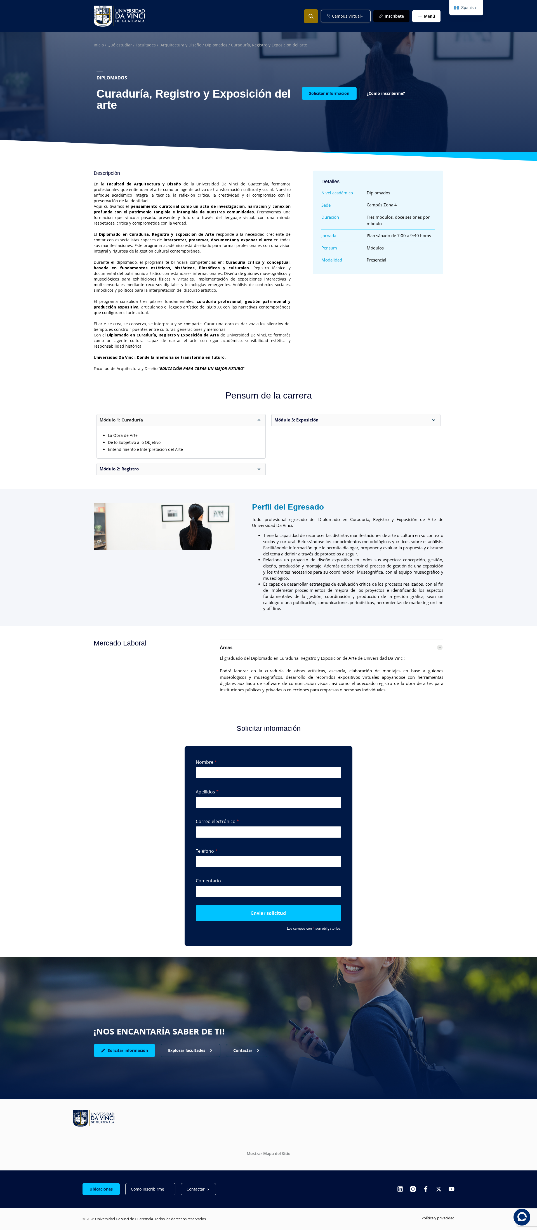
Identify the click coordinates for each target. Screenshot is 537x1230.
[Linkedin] (400, 1189)
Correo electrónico (215, 821)
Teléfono (205, 851)
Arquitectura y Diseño (181, 45)
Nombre (204, 762)
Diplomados (216, 45)
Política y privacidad (437, 1217)
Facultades (146, 45)
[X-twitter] (439, 1189)
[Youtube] (451, 1189)
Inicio (99, 45)
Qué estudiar (119, 45)
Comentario (208, 880)
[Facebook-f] (426, 1189)
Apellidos (205, 792)
